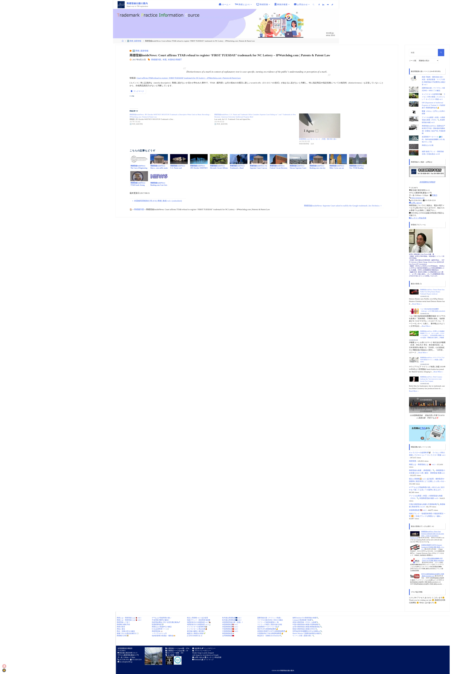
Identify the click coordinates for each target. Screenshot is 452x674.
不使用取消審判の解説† (160, 620)
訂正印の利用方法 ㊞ (194, 636)
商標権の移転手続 (123, 624)
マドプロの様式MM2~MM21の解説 (270, 620)
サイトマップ (208, 659)
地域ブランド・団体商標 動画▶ (199, 620)
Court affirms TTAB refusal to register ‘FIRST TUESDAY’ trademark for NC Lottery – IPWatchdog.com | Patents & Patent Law (189, 78)
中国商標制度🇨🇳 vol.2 (230, 631)
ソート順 (413, 61)
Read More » (417, 304)
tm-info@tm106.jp (126, 662)
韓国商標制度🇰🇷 (228, 633)
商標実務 (412, 461)
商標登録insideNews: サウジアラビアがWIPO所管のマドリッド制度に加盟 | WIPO (432, 360)
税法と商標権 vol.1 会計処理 (197, 618)
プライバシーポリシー (202, 651)
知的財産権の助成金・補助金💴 (163, 636)
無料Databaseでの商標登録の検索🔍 (306, 618)
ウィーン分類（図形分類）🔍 (303, 636)
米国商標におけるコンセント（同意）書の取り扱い (318, 139)
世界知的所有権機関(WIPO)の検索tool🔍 (307, 631)
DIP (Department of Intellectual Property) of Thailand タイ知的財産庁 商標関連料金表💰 (433, 105)
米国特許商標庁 (175, 60)
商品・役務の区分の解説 (126, 631)
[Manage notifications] (4, 666)
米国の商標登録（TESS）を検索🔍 (305, 622)
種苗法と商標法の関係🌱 (196, 633)
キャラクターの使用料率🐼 (197, 627)
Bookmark (197, 659)
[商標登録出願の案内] (121, 4)
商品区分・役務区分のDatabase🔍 (269, 636)
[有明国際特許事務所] (427, 171)
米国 (164, 60)
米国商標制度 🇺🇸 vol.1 (418, 510)
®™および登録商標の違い (161, 618)
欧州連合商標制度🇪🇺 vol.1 (231, 618)
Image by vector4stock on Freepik (207, 655)
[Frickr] (328, 4)
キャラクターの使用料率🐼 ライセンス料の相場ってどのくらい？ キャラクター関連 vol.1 (433, 96)
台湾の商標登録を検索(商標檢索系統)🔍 (307, 627)
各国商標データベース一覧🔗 (268, 627)
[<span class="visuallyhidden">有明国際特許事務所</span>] (332, 4)
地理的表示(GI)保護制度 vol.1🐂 (199, 622)
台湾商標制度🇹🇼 (228, 636)
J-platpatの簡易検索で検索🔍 (303, 620)
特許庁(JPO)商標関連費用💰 (267, 629)
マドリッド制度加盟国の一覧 (268, 622)
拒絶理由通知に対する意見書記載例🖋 (166, 622)
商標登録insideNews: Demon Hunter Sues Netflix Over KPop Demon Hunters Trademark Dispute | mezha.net (432, 292)
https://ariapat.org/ (418, 198)
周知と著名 (121, 629)
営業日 (434, 195)
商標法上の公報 (427, 145)
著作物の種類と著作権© (196, 631)
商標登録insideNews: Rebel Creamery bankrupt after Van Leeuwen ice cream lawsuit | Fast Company (431, 379)
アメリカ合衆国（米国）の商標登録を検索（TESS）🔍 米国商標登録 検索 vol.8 (433, 120)
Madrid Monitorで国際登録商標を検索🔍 (307, 633)
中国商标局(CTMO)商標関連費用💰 (270, 633)
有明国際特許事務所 (427, 182)
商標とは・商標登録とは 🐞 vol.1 (422, 464)
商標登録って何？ (123, 622)
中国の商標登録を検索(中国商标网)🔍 (306, 624)
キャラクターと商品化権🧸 (197, 629)
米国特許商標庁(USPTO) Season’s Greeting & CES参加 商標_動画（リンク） (432, 547)
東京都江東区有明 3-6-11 (128, 653)
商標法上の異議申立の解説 (162, 627)
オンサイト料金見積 (418, 218)
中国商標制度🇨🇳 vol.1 (230, 629)
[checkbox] (4, 670)
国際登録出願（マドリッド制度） (269, 618)
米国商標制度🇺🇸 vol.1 (230, 624)
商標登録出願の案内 (287, 670)
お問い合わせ (416, 203)
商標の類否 (121, 627)
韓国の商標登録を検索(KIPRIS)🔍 (305, 629)
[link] (313, 4)
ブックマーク (138, 91)
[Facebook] (319, 4)
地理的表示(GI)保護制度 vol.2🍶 (199, 624)
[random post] (415, 534)
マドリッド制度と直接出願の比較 (269, 624)
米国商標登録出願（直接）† (232, 622)
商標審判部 (156, 60)
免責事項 (197, 648)
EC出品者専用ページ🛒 (160, 629)
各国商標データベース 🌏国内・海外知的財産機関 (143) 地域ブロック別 (433, 139)
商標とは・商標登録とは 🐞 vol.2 (129, 620)
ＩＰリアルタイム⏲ (159, 633)
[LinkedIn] (323, 4)
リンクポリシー (210, 648)
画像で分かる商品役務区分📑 (128, 633)
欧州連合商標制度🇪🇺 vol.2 (231, 620)
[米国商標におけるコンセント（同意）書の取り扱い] (340, 125)
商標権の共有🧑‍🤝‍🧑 (123, 636)
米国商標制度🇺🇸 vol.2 (230, 627)
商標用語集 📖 (157, 631)
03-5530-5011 (124, 659)
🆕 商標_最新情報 (134, 41)
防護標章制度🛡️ (158, 624)
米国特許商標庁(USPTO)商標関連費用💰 (272, 631)
